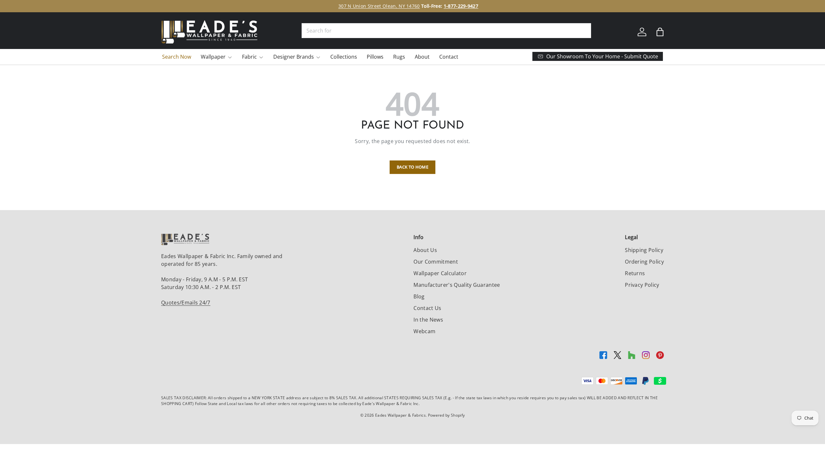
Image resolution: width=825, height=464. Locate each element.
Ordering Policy (644, 261)
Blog (418, 296)
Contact (448, 56)
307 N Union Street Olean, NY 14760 (379, 6)
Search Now (176, 56)
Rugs (399, 56)
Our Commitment (435, 261)
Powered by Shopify (446, 415)
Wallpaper (213, 56)
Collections (343, 56)
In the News (428, 319)
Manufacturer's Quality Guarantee (456, 284)
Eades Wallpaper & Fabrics (400, 415)
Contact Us (427, 308)
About (422, 56)
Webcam (424, 331)
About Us (425, 250)
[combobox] (446, 30)
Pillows (375, 56)
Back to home (412, 167)
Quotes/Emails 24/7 (185, 302)
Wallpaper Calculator (439, 273)
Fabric (249, 56)
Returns (635, 273)
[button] (660, 32)
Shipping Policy (644, 250)
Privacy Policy (642, 284)
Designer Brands (293, 56)
